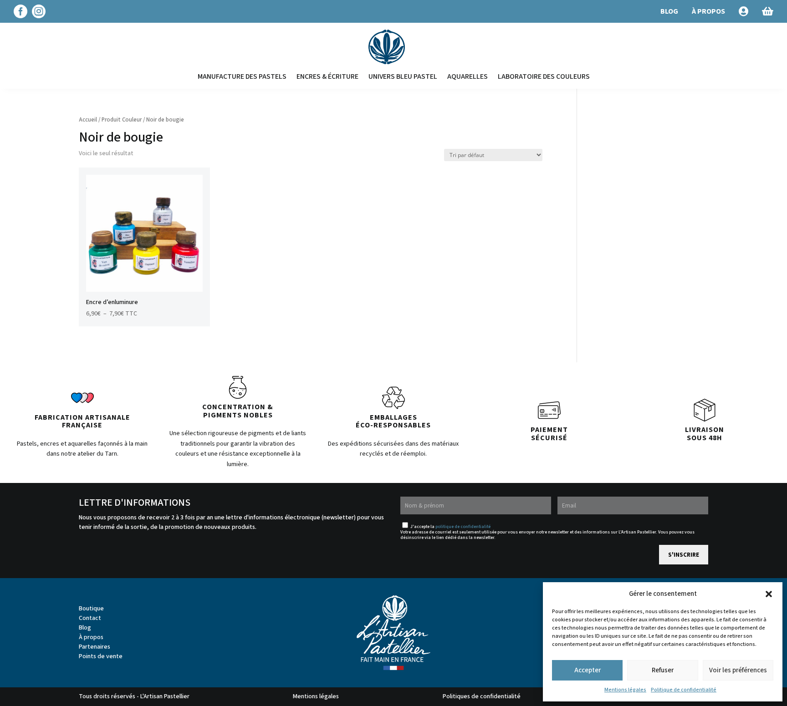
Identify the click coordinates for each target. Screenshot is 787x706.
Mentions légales (625, 690)
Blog (85, 627)
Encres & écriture (327, 76)
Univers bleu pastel (402, 76)
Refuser (663, 670)
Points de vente (101, 656)
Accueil (88, 120)
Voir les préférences (738, 670)
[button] (768, 594)
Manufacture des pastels (242, 76)
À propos (91, 637)
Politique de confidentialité (683, 690)
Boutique (91, 608)
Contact (90, 618)
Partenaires (94, 646)
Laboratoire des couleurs (544, 76)
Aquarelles (467, 76)
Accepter (587, 670)
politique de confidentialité (463, 526)
